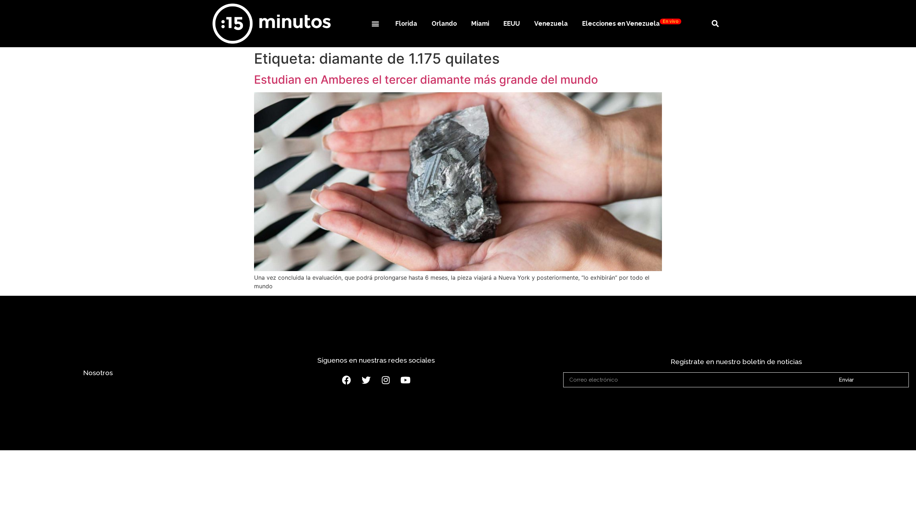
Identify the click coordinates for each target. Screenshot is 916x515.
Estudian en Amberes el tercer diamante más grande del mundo (426, 80)
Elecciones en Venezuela (630, 23)
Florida (406, 23)
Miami (480, 23)
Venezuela (551, 23)
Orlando (444, 23)
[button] (375, 23)
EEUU (511, 23)
